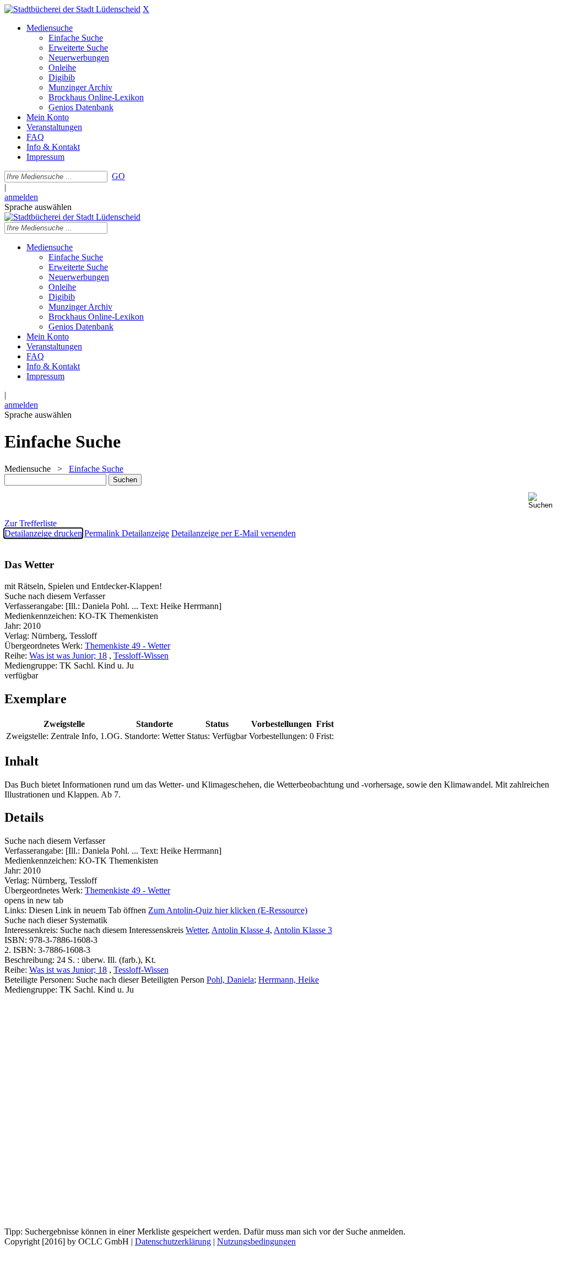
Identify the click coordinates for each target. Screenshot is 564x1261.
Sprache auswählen (38, 207)
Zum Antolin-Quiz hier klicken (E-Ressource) (227, 910)
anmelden (21, 197)
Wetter (197, 930)
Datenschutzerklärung (173, 1241)
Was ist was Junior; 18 (68, 655)
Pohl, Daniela (230, 979)
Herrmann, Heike (288, 979)
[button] (544, 500)
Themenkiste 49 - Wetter (127, 645)
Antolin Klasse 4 (241, 930)
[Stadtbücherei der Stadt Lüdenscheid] (72, 9)
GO (118, 176)
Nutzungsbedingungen (256, 1241)
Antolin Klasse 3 (303, 930)
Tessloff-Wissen (141, 655)
